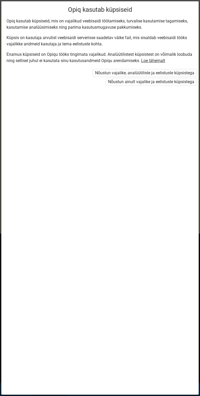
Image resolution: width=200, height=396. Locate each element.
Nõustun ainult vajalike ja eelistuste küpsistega (151, 81)
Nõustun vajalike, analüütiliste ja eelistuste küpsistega (144, 72)
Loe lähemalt (153, 60)
